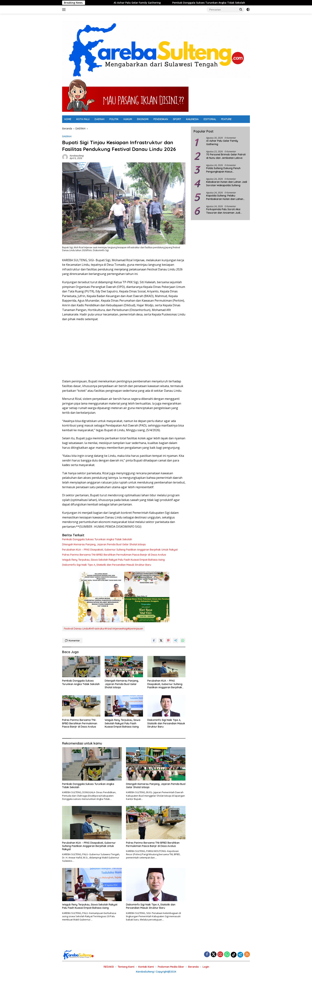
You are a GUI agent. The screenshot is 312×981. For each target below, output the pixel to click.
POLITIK (113, 119)
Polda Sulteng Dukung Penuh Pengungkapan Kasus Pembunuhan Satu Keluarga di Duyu (224, 170)
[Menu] (64, 9)
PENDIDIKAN (160, 119)
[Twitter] (213, 954)
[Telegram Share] (175, 640)
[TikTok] (234, 955)
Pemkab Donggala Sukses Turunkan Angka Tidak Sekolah (176, 2)
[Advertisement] (123, 350)
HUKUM (128, 119)
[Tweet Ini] (161, 640)
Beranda (193, 966)
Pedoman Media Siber (171, 966)
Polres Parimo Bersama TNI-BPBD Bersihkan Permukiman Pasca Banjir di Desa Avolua (114, 554)
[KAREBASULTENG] (156, 49)
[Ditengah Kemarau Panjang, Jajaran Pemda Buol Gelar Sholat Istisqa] (124, 666)
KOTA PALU (83, 119)
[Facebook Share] (154, 640)
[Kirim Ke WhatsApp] (182, 640)
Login (206, 966)
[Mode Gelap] (248, 9)
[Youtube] (220, 954)
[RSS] (247, 954)
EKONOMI (142, 119)
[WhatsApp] (227, 954)
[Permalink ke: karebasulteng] (65, 156)
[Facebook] (207, 954)
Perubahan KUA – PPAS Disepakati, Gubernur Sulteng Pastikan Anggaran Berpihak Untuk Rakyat (120, 549)
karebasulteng (77, 155)
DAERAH (99, 119)
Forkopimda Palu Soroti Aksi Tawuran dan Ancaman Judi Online (223, 211)
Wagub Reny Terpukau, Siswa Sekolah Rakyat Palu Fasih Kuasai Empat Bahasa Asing (113, 559)
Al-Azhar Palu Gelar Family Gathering (105, 2)
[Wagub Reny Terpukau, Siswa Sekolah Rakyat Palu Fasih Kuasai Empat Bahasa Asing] (124, 706)
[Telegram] (240, 955)
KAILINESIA (192, 119)
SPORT (177, 119)
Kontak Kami (146, 966)
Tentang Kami (126, 966)
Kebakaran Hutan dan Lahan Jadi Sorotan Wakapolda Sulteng (226, 183)
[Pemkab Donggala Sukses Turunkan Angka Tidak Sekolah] (81, 666)
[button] (240, 9)
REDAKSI (109, 966)
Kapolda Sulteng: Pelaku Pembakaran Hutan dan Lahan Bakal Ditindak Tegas (224, 197)
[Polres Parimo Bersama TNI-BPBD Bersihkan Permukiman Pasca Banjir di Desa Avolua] (81, 706)
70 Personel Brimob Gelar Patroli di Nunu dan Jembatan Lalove (226, 156)
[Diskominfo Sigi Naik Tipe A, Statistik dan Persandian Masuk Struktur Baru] (166, 706)
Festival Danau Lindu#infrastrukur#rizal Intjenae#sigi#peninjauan (103, 628)
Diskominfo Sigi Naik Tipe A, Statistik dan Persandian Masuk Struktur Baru (106, 564)
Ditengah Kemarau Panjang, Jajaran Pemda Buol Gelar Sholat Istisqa (104, 544)
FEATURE (226, 119)
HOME (67, 119)
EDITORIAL (210, 119)
